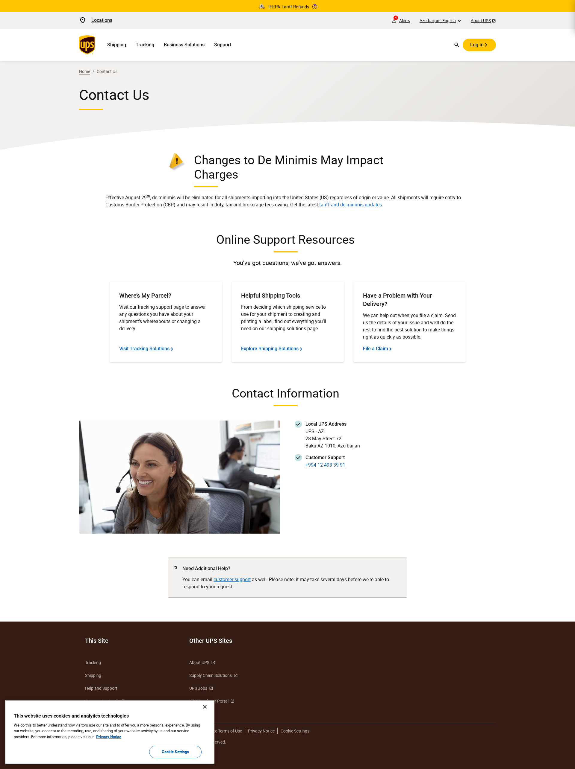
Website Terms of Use (222, 731)
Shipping (116, 45)
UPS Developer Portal (209, 701)
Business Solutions (184, 45)
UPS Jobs (198, 688)
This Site (96, 640)
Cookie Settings (175, 751)
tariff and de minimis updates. (351, 204)
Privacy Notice (261, 731)
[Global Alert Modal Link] (314, 6)
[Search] (457, 45)
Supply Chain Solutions (210, 675)
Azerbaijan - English (438, 20)
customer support (232, 579)
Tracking (145, 45)
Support (222, 45)
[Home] (88, 44)
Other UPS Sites (210, 640)
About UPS (481, 20)
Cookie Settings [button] (295, 731)
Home (84, 71)
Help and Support (101, 688)
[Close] (204, 706)
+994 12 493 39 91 (325, 465)
